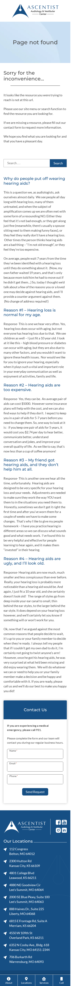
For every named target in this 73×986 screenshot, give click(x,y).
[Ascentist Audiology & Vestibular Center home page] (35, 10)
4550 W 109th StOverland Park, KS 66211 (26, 935)
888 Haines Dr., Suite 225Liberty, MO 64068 (26, 911)
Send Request (35, 792)
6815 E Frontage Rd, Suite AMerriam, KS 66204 (28, 923)
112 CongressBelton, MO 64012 (22, 851)
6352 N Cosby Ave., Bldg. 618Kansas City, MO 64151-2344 (29, 947)
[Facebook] (58, 822)
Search (58, 163)
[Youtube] (64, 822)
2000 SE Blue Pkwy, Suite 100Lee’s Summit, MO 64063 (29, 899)
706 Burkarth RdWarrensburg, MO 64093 (26, 959)
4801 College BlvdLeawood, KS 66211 (22, 875)
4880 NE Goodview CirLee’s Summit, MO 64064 (26, 887)
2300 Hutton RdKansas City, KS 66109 (24, 863)
